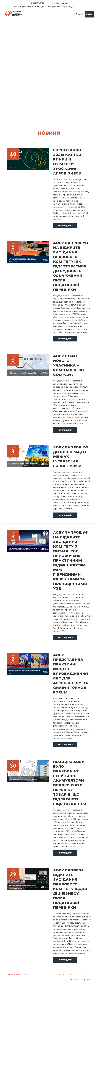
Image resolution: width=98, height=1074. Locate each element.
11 (58, 974)
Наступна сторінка (81, 979)
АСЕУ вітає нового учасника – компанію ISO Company (68, 365)
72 (80, 974)
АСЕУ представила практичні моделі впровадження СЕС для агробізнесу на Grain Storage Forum (70, 674)
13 (69, 974)
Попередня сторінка (18, 974)
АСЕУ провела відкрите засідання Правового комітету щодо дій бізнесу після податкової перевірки (70, 889)
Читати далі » (65, 226)
